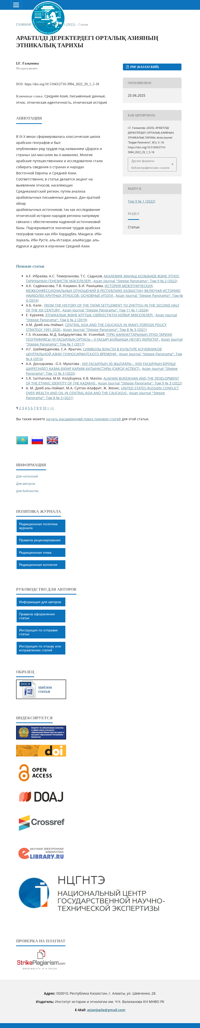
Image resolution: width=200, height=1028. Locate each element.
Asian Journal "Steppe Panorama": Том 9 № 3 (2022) (140, 383)
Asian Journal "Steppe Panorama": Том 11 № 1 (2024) (105, 310)
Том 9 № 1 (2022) (62, 24)
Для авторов (25, 483)
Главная (23, 24)
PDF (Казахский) (144, 67)
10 (44, 408)
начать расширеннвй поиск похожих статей (83, 419)
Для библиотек (27, 491)
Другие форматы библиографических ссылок (150, 164)
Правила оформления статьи (37, 616)
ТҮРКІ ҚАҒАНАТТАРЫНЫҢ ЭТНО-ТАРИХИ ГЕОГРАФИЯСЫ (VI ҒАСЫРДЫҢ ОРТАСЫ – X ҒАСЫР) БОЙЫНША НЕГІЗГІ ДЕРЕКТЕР (99, 337)
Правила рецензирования (39, 540)
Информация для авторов (40, 602)
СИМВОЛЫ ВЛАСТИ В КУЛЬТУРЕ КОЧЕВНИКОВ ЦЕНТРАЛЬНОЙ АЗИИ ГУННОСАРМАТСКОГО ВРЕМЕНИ (94, 351)
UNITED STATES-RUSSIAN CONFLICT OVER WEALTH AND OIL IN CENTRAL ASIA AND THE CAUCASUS (102, 390)
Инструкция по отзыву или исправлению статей (40, 648)
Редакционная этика (35, 552)
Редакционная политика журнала (38, 526)
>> (52, 408)
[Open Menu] (16, 5)
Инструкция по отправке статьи (38, 632)
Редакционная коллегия (38, 565)
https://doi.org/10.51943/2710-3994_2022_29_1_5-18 (62, 84)
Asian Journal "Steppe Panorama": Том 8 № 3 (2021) (105, 329)
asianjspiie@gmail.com (106, 1010)
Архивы (40, 24)
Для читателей (27, 476)
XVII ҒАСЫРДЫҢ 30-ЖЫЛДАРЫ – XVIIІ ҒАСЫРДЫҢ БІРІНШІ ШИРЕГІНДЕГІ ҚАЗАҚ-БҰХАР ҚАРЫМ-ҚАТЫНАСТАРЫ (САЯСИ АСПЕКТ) (101, 366)
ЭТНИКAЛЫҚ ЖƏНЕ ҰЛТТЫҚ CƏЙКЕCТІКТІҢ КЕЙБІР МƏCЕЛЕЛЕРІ (99, 315)
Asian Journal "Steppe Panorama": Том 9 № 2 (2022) (135, 281)
